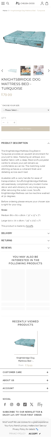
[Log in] (42, 3)
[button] (2, 71)
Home (5, 11)
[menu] (3, 3)
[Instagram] (11, 404)
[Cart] (46, 3)
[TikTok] (25, 404)
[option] (25, 38)
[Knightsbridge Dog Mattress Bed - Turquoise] (25, 342)
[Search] (7, 3)
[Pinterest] (18, 404)
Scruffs (29, 226)
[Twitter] (31, 404)
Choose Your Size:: (11, 105)
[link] (13, 304)
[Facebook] (5, 404)
